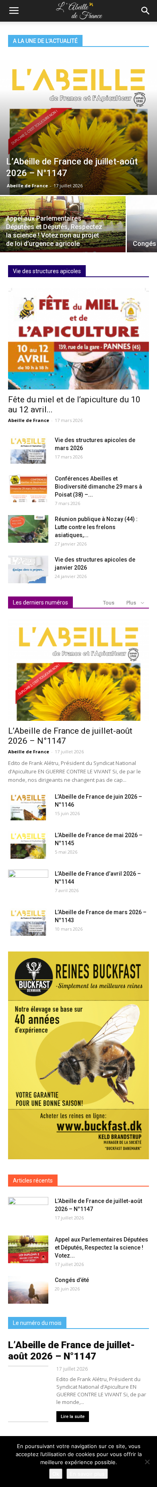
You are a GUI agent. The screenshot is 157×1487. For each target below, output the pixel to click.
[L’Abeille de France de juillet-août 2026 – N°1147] (78, 127)
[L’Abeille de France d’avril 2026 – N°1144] (28, 884)
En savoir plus (87, 1474)
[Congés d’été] (28, 1290)
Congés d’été (72, 1280)
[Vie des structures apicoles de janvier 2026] (28, 569)
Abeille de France (27, 186)
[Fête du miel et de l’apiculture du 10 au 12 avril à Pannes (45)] (78, 339)
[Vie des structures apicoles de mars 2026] (28, 450)
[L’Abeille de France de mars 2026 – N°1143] (28, 922)
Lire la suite (73, 1416)
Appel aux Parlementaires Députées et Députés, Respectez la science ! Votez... (101, 1247)
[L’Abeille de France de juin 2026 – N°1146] (28, 806)
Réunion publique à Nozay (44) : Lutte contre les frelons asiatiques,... (96, 527)
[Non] (147, 1462)
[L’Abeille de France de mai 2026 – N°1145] (28, 845)
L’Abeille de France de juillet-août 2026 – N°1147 (71, 1350)
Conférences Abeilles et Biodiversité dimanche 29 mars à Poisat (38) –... (98, 486)
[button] (145, 11)
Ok (55, 1474)
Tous (108, 603)
